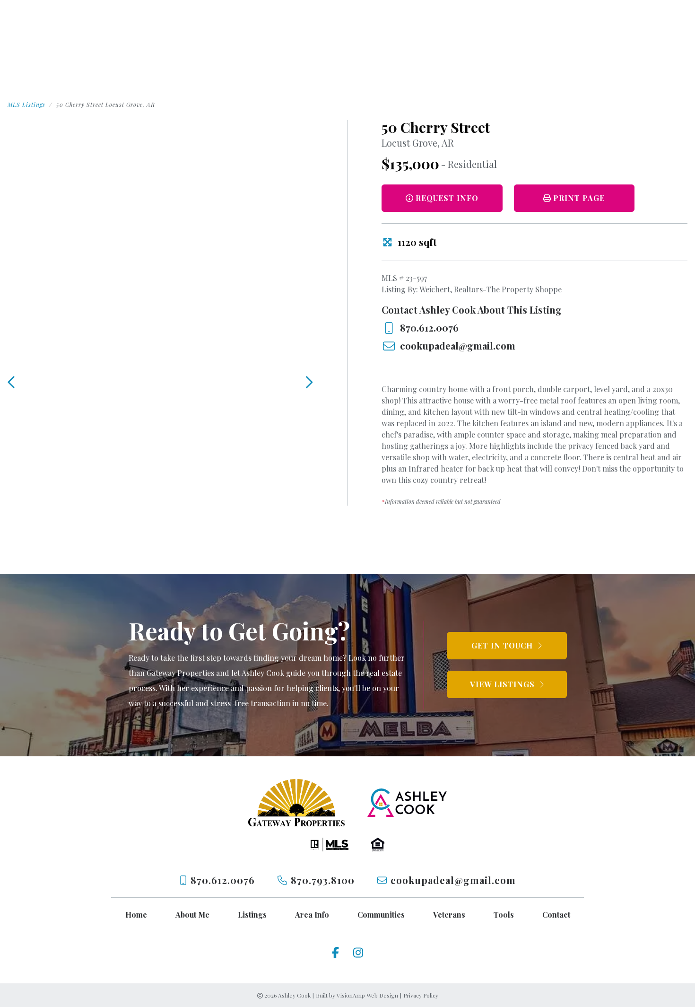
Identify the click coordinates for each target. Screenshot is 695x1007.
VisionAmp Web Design (367, 995)
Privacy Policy (420, 995)
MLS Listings (26, 104)
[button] (574, 198)
